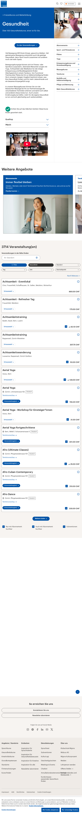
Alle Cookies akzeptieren (50, 809)
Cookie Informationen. (36, 805)
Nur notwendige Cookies (70, 809)
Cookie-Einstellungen (9, 809)
